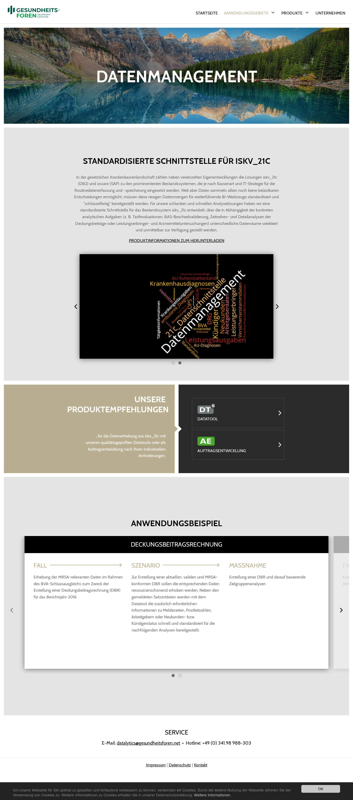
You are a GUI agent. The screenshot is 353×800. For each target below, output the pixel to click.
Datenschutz (180, 764)
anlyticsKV (33, 11)
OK (320, 788)
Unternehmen (330, 13)
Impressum (156, 764)
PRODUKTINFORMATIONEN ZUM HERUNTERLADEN (176, 240)
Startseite (207, 13)
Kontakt (200, 764)
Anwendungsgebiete (246, 13)
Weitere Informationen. (212, 794)
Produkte (292, 13)
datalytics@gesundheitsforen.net (148, 743)
